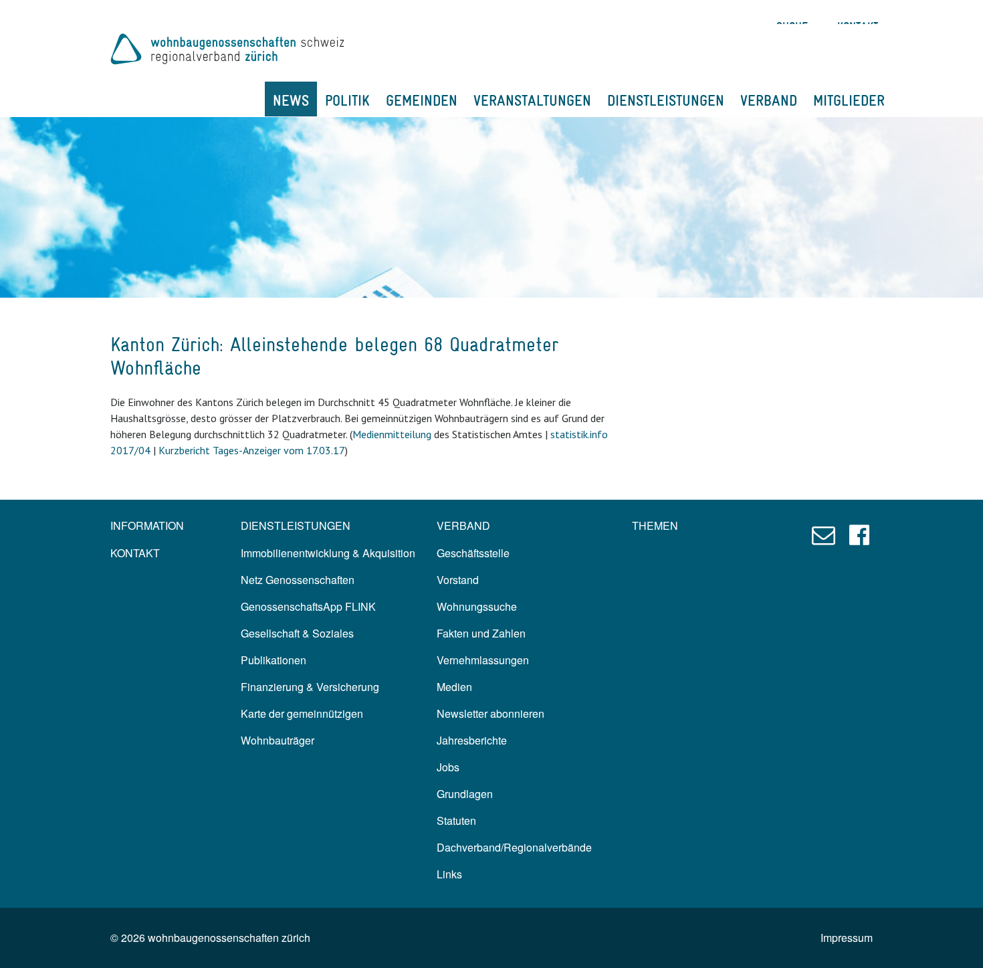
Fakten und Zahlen (481, 633)
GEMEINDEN (421, 100)
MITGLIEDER (849, 100)
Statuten (456, 820)
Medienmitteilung (391, 434)
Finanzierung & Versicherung (310, 686)
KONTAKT (135, 553)
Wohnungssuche (477, 606)
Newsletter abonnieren (490, 713)
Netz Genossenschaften (297, 579)
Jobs (448, 767)
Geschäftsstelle (473, 553)
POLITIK (347, 100)
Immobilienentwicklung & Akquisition (328, 553)
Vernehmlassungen (483, 660)
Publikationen (273, 660)
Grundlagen (465, 793)
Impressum (847, 937)
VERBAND (768, 100)
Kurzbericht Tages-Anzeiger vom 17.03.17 (251, 450)
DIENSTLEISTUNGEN (665, 100)
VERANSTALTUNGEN (532, 100)
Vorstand (458, 579)
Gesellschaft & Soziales (297, 633)
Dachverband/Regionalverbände (514, 847)
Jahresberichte (472, 740)
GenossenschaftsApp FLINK (308, 606)
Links (449, 874)
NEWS (291, 100)
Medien (454, 686)
